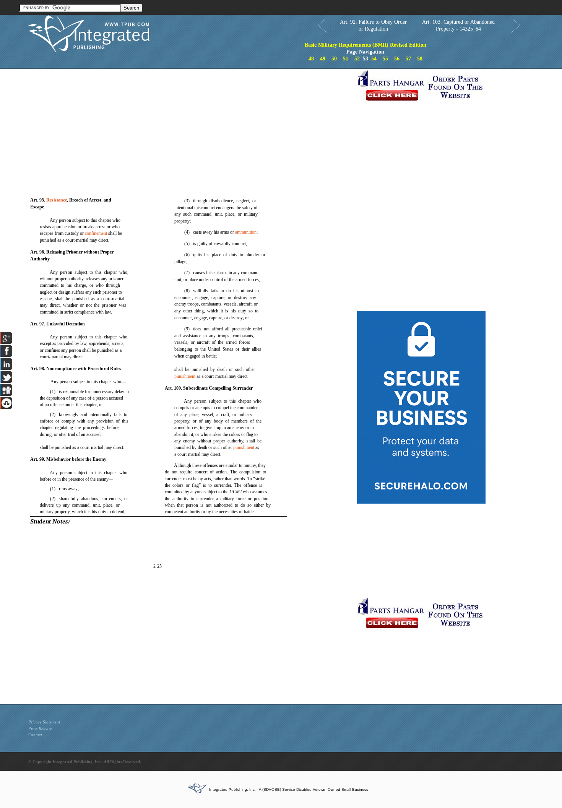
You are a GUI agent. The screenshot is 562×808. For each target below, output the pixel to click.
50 (334, 59)
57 (408, 59)
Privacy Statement (44, 722)
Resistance (56, 200)
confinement (96, 233)
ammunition (246, 232)
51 (345, 59)
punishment (184, 376)
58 (419, 59)
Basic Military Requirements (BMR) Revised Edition (365, 45)
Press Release (40, 728)
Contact (35, 734)
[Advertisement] (190, 122)
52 (357, 59)
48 (311, 59)
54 (374, 59)
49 (322, 59)
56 (397, 59)
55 (385, 59)
